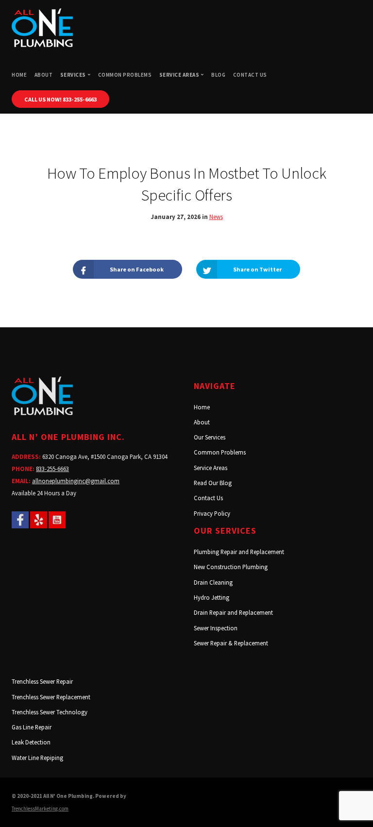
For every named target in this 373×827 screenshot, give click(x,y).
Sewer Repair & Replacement (231, 643)
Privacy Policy (212, 513)
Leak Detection (31, 742)
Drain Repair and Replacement (233, 612)
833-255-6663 (52, 469)
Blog (218, 74)
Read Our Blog (213, 483)
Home (19, 74)
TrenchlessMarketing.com (40, 808)
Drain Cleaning (213, 582)
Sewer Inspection (215, 628)
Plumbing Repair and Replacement (239, 552)
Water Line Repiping (37, 757)
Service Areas (210, 468)
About (43, 74)
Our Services (209, 437)
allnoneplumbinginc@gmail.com (75, 481)
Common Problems (125, 74)
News (216, 216)
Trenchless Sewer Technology (49, 712)
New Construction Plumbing (231, 567)
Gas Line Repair (31, 727)
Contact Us (250, 74)
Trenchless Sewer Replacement (51, 697)
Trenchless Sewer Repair (42, 681)
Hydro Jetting (211, 597)
